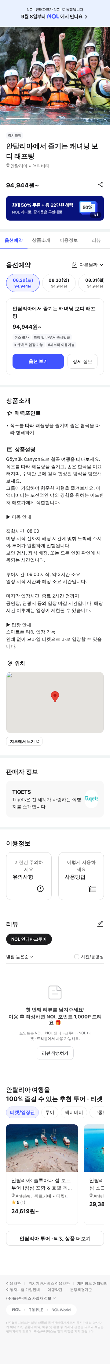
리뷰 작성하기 (55, 1053)
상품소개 (41, 240)
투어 (49, 1112)
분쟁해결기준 (81, 1289)
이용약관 (13, 1283)
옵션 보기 (38, 361)
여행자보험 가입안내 (23, 1289)
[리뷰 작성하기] (100, 924)
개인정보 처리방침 (92, 1283)
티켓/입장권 (22, 1112)
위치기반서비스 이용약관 (49, 1283)
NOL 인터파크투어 (29, 939)
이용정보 (69, 240)
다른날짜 (88, 265)
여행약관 (55, 1289)
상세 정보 (82, 361)
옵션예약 (14, 240)
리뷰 (96, 240)
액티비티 (74, 1112)
